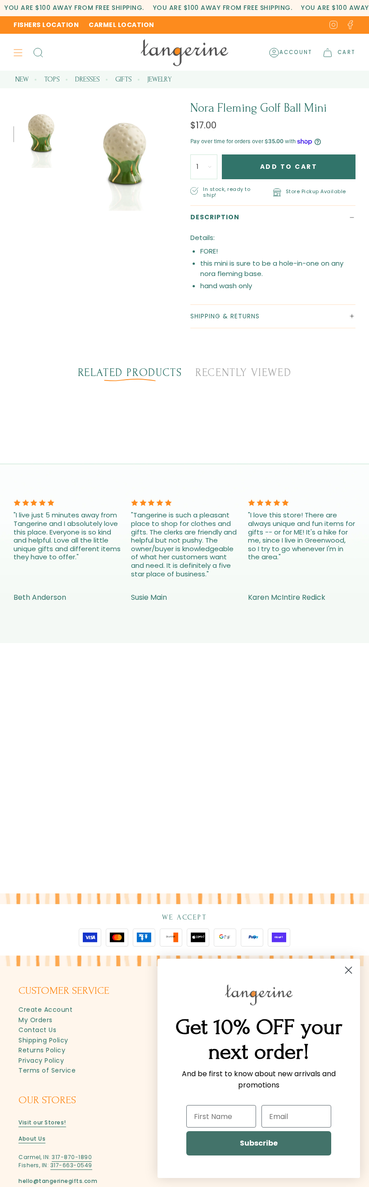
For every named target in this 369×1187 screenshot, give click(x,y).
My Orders (35, 1019)
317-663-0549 (71, 1165)
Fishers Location (46, 24)
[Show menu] (18, 52)
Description (214, 217)
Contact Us (37, 1029)
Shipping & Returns (225, 316)
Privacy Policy (41, 1060)
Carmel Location (121, 24)
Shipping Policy (43, 1040)
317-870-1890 (72, 1157)
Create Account (45, 1009)
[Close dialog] (348, 970)
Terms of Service (47, 1070)
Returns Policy (41, 1050)
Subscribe (259, 1143)
